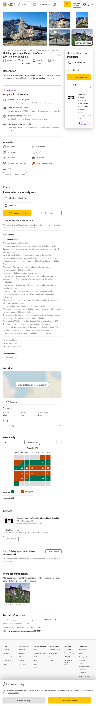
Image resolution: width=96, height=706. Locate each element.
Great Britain (8, 660)
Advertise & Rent (54, 649)
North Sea (22, 653)
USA (5, 664)
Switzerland (8, 657)
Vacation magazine (40, 653)
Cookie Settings (24, 700)
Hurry (81, 653)
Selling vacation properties (84, 668)
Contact (36, 668)
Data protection (84, 676)
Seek (35, 649)
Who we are (83, 649)
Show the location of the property (32, 385)
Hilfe (35, 660)
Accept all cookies (69, 700)
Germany (7, 649)
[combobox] (4, 498)
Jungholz (55, 50)
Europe (16, 50)
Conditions (82, 672)
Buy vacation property (83, 662)
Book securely (38, 657)
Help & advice (53, 653)
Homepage (7, 50)
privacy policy (13, 693)
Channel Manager (70, 653)
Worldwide (22, 664)
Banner (51, 657)
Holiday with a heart (85, 657)
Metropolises (23, 668)
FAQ (35, 664)
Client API (67, 656)
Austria (24, 50)
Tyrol (32, 50)
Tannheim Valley (43, 50)
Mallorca (22, 649)
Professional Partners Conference (68, 662)
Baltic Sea (22, 657)
